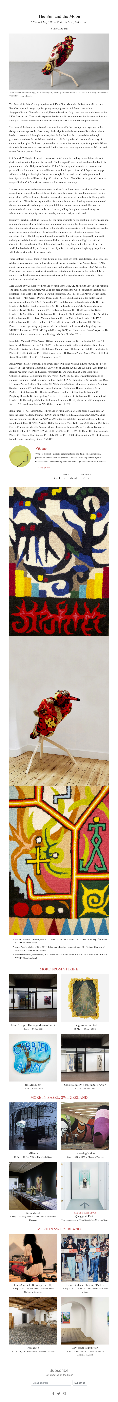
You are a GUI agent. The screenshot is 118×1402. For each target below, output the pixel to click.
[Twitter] (58, 1393)
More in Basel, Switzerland (59, 1097)
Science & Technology (85, 1212)
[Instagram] (64, 1393)
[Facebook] (53, 1393)
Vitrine (41, 448)
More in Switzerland (59, 1228)
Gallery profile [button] (43, 467)
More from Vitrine (59, 969)
